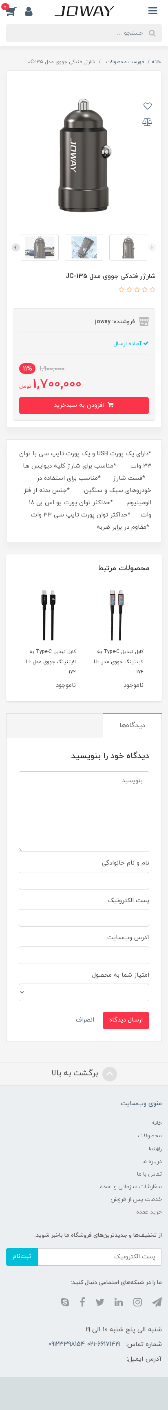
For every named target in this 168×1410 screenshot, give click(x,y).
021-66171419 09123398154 (84, 1344)
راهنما (155, 1149)
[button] (15, 11)
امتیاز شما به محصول (120, 975)
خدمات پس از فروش (136, 1199)
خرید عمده (149, 1212)
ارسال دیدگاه (126, 1020)
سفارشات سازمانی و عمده (131, 1187)
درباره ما (152, 1161)
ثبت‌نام (22, 1256)
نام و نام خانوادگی (125, 863)
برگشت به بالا (75, 1073)
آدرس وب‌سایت (128, 937)
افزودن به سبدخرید (80, 405)
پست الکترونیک (128, 900)
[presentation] (152, 247)
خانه (157, 1123)
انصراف (85, 1020)
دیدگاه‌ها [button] (132, 725)
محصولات (150, 1136)
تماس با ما (149, 1174)
